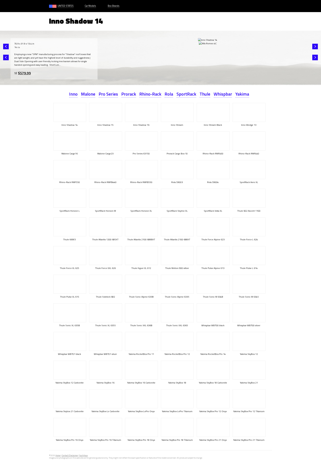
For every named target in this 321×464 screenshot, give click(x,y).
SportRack (186, 94)
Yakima (242, 94)
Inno (73, 94)
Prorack (128, 94)
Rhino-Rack (150, 94)
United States (66, 6)
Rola (169, 94)
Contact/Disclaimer (70, 455)
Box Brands (113, 6)
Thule (205, 94)
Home (57, 455)
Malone (88, 94)
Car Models (90, 6)
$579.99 (24, 73)
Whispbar (223, 94)
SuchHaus (83, 455)
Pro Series (108, 94)
